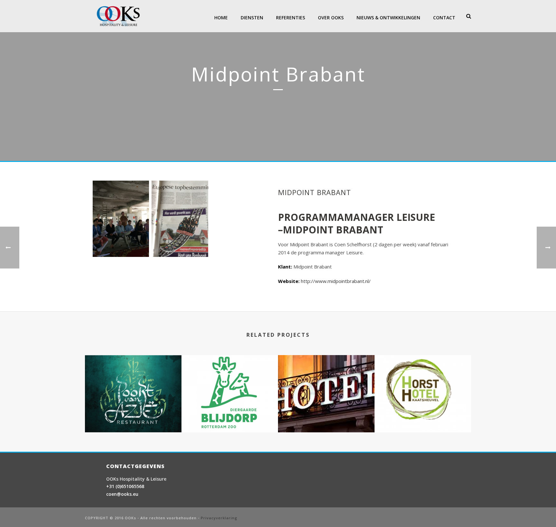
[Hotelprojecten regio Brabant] (326, 380)
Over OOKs (331, 17)
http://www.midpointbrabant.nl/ (336, 281)
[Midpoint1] (121, 219)
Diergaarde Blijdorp (133, 408)
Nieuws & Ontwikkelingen (388, 17)
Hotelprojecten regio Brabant (326, 415)
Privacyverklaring (219, 517)
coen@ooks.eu (122, 494)
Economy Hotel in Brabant (423, 415)
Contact (444, 17)
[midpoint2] (180, 219)
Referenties (290, 17)
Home (221, 17)
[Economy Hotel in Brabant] (423, 380)
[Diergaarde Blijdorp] (133, 380)
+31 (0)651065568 (125, 486)
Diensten (252, 17)
